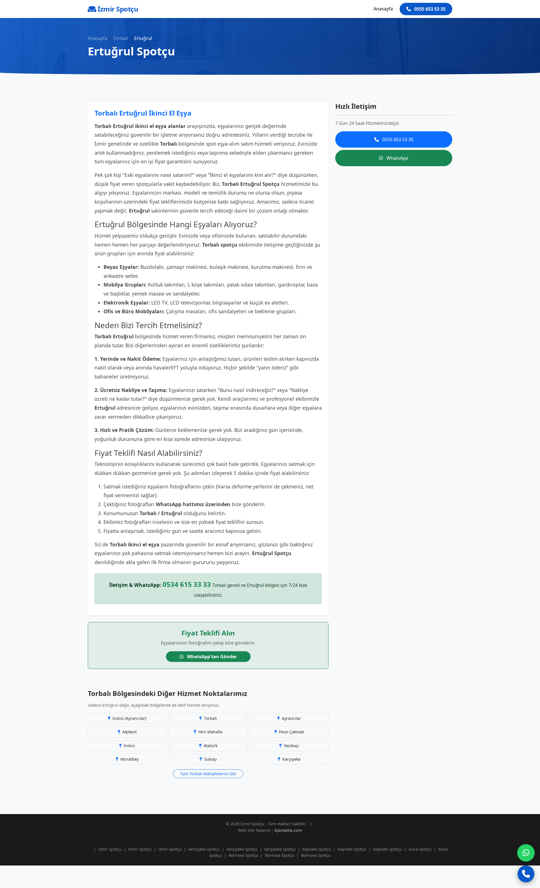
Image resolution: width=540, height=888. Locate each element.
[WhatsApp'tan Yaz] (526, 852)
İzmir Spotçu (117, 8)
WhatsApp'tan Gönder (211, 656)
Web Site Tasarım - (270, 830)
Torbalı (120, 38)
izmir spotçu (110, 849)
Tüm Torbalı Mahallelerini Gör (208, 773)
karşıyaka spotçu (204, 849)
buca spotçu (420, 849)
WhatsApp (396, 158)
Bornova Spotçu (243, 855)
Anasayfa (383, 9)
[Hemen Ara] (526, 874)
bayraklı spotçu (316, 849)
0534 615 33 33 (187, 584)
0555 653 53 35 (429, 9)
